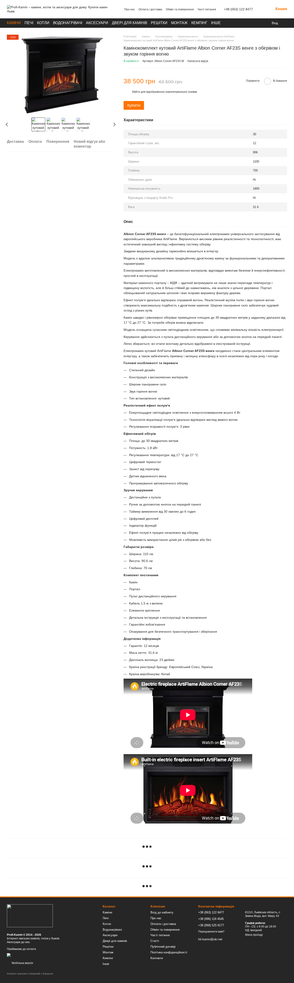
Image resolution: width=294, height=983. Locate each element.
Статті (154, 941)
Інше (216, 23)
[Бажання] (285, 23)
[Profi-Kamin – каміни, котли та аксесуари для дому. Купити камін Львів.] (30, 915)
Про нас (129, 9)
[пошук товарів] (256, 23)
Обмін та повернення (180, 9)
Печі (29, 23)
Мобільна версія (22, 963)
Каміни (14, 23)
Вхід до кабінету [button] (161, 912)
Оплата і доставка (150, 9)
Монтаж (179, 23)
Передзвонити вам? (211, 931)
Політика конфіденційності (168, 952)
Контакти (156, 958)
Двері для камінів (129, 23)
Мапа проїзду (254, 934)
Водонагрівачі (67, 23)
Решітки (159, 23)
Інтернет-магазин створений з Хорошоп (30, 973)
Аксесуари (97, 23)
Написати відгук (197, 61)
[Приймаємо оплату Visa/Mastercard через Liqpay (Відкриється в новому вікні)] (40, 955)
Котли (43, 23)
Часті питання (207, 9)
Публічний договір (162, 946)
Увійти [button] (136, 91)
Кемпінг (199, 23)
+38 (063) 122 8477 (238, 9)
